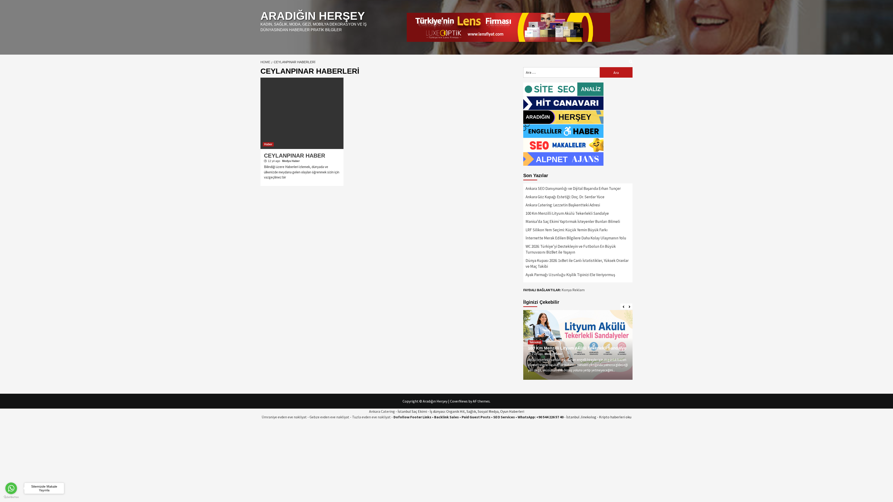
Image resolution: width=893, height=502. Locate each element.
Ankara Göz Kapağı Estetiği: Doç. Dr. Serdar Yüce (565, 196)
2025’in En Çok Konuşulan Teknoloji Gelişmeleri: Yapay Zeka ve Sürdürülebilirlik (588, 345)
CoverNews (459, 401)
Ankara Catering (382, 411)
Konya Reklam (573, 289)
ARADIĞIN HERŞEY (312, 16)
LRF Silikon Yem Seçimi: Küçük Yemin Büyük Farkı (567, 229)
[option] (590, 345)
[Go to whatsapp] (11, 488)
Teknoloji (547, 337)
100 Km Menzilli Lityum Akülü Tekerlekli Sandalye (567, 213)
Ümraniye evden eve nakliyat (284, 417)
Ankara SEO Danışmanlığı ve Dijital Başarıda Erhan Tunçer (573, 188)
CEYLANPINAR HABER (294, 155)
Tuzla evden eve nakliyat (371, 417)
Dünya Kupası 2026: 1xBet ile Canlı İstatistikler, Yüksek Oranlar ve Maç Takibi (577, 263)
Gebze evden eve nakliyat (329, 417)
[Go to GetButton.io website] (11, 497)
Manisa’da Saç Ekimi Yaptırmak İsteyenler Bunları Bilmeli (573, 221)
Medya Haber (291, 161)
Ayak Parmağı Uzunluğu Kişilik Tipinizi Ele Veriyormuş (570, 274)
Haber (268, 144)
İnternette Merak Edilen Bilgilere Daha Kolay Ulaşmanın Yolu (576, 238)
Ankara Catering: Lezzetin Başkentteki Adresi (563, 205)
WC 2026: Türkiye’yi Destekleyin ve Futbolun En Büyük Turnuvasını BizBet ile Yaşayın (571, 249)
